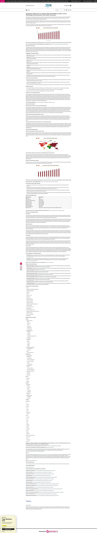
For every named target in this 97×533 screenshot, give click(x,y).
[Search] (65, 10)
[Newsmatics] (21, 269)
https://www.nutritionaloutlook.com (32, 260)
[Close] (14, 516)
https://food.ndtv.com (30, 257)
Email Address (4, 525)
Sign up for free (8, 529)
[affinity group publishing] (21, 267)
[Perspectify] (21, 265)
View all (95, 1)
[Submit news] (21, 264)
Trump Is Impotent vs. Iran (76, 1)
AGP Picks (2, 1)
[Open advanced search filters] (66, 10)
